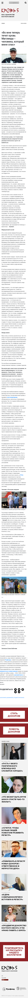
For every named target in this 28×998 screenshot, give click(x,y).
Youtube (4, 977)
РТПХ (21, 475)
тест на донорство (14, 2)
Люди (3, 23)
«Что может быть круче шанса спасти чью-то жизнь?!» (14, 799)
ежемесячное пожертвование (9, 671)
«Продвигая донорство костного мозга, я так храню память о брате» (14, 928)
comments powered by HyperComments (12, 697)
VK (2, 975)
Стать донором (14, 715)
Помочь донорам (14, 730)
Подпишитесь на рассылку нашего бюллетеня (14, 951)
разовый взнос (18, 675)
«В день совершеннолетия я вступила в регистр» (12, 897)
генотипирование (12, 397)
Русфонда (8, 660)
